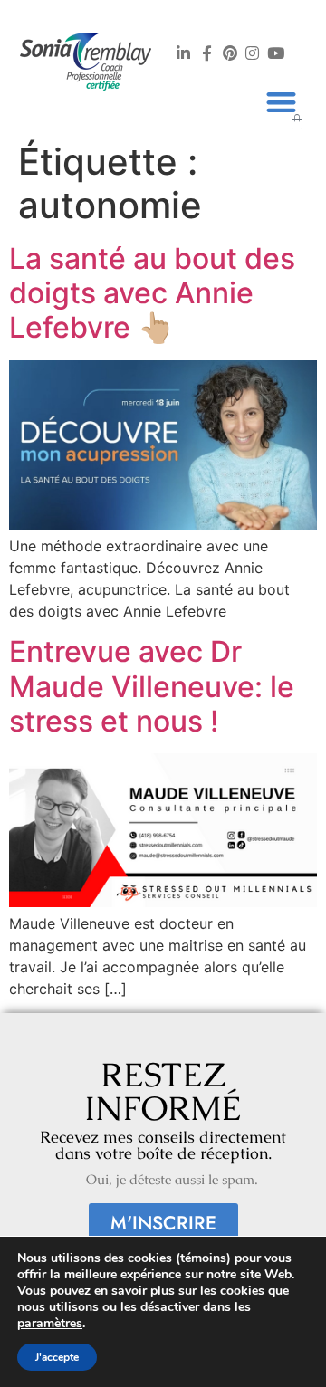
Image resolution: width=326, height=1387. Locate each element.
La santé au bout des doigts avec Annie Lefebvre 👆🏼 (152, 293)
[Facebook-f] (206, 52)
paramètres (49, 1323)
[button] (281, 102)
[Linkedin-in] (184, 52)
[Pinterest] (229, 52)
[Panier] (297, 122)
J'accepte (57, 1357)
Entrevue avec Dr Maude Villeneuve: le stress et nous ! (151, 686)
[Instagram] (253, 52)
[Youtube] (275, 52)
